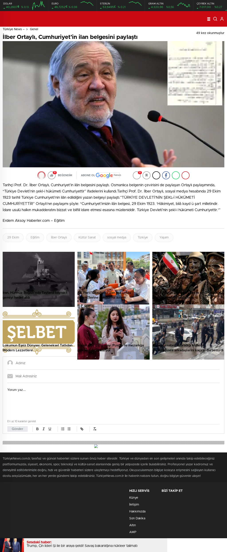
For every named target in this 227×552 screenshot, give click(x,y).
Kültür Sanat (87, 237)
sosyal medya (116, 237)
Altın (132, 525)
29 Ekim (13, 237)
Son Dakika (137, 518)
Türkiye (143, 237)
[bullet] (69, 429)
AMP (132, 532)
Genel (34, 29)
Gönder (17, 429)
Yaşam (164, 237)
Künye (133, 497)
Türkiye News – (14, 29)
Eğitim (35, 237)
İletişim (134, 504)
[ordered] (63, 429)
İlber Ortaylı (59, 237)
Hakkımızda (137, 511)
